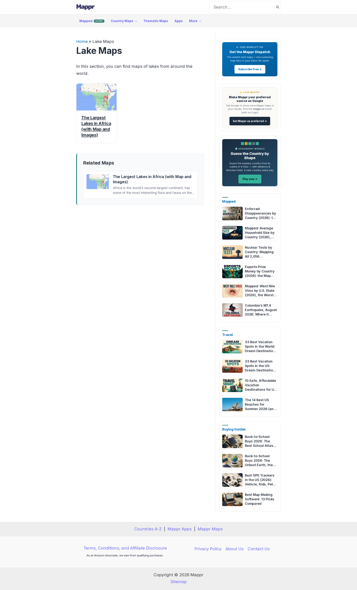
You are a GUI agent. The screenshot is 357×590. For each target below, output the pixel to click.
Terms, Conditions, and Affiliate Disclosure (125, 548)
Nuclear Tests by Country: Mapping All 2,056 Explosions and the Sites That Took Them (260, 252)
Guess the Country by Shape (250, 156)
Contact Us (259, 548)
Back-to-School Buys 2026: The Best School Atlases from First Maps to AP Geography (261, 441)
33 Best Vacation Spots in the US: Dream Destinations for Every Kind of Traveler (261, 366)
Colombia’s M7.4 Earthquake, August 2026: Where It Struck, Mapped (261, 310)
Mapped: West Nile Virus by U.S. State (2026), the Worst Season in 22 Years (260, 290)
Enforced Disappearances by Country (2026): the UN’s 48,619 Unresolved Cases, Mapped (261, 213)
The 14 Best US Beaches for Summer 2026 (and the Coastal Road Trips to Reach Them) (260, 404)
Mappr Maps (210, 528)
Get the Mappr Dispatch (249, 52)
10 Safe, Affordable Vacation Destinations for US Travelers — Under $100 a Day (260, 385)
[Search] (277, 7)
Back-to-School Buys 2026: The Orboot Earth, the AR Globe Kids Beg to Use (259, 460)
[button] (135, 20)
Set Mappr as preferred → (250, 121)
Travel (227, 335)
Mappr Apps (180, 528)
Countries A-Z (148, 528)
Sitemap (179, 581)
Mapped (229, 201)
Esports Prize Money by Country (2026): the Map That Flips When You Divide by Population (260, 271)
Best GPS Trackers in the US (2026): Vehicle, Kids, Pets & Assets (260, 480)
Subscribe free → (250, 69)
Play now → (249, 179)
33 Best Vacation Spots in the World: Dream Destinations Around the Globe (261, 346)
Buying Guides (234, 429)
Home (82, 41)
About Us (235, 548)
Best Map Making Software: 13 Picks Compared (259, 499)
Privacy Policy (207, 548)
